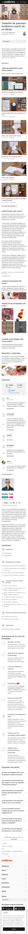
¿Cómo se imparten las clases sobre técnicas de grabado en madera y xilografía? (12, 821)
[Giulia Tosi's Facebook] (14, 502)
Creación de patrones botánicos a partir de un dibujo (14, 26)
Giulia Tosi (12, 32)
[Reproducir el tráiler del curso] (14, 12)
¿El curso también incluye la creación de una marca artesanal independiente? (13, 811)
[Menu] (3, 2)
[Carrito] (21, 2)
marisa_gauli (10, 414)
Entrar (24, 2)
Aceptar (14, 929)
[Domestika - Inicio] (14, 860)
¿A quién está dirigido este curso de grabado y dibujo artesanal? (13, 773)
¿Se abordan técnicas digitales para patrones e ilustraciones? (12, 830)
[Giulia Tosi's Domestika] (11, 502)
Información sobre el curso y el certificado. (14, 838)
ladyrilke (9, 435)
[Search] (17, 2)
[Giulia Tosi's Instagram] (17, 502)
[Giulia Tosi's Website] (19, 502)
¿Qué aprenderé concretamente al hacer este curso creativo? (12, 801)
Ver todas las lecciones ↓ (9, 206)
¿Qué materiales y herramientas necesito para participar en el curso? (12, 793)
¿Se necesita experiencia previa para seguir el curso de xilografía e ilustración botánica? (13, 782)
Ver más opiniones (7, 474)
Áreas (4, 870)
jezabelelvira (10, 445)
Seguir (6, 502)
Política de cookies (18, 925)
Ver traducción (10, 408)
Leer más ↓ (5, 63)
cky (8, 398)
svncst (8, 461)
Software (5, 874)
